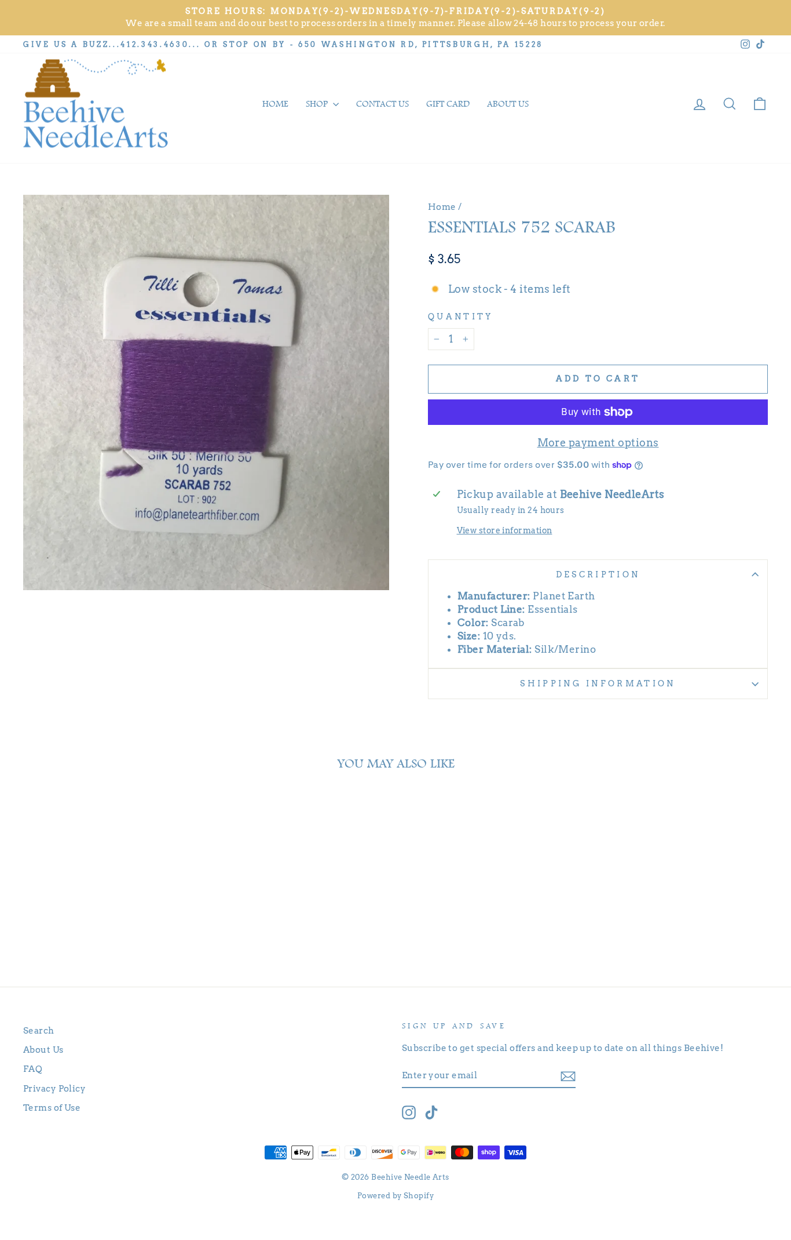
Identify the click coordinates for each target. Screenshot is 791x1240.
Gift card (448, 104)
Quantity (460, 316)
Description (598, 574)
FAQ (32, 1068)
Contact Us (382, 104)
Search (38, 1030)
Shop (318, 104)
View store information (504, 530)
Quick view (111, 917)
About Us (43, 1049)
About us (508, 104)
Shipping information (597, 683)
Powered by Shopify (395, 1195)
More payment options (598, 443)
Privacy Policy (54, 1088)
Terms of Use (51, 1107)
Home (275, 104)
